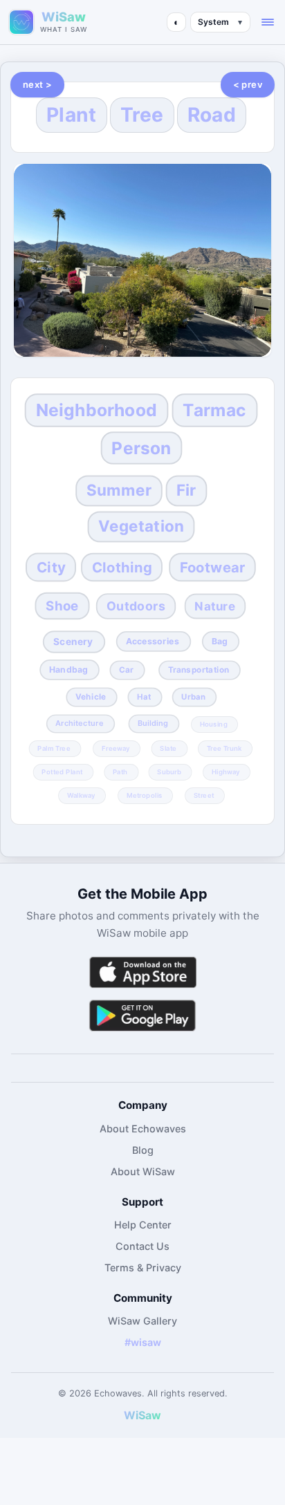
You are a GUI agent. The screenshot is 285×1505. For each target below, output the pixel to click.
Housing (213, 724)
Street (204, 795)
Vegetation (141, 525)
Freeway (116, 748)
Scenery (73, 642)
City (51, 567)
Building (153, 723)
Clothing (122, 567)
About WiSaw (143, 1171)
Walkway (81, 795)
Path (120, 771)
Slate (168, 748)
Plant (71, 115)
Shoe (62, 605)
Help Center (143, 1225)
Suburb (169, 771)
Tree (142, 115)
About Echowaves (143, 1128)
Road (211, 115)
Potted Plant (62, 771)
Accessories (152, 641)
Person (141, 448)
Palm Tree (54, 748)
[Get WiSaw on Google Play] (142, 1015)
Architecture (79, 723)
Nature (214, 606)
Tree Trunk (224, 748)
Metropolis (145, 795)
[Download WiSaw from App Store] (142, 972)
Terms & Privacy (142, 1267)
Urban (193, 697)
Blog (143, 1150)
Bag (220, 641)
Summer (118, 489)
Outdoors (136, 606)
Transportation (197, 670)
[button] (268, 22)
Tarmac (214, 410)
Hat (144, 697)
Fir (186, 489)
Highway (226, 771)
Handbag (68, 669)
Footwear (212, 567)
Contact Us (142, 1246)
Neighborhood (97, 410)
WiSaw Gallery (142, 1321)
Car (126, 670)
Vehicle (91, 697)
